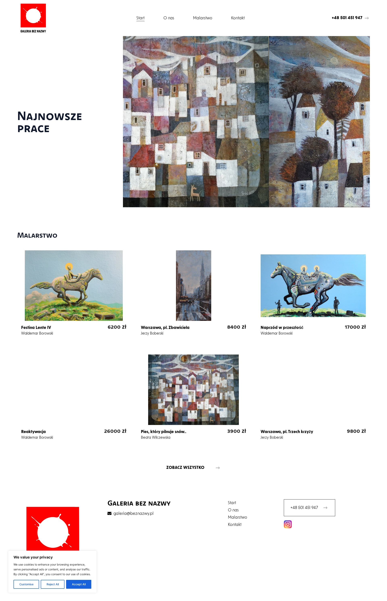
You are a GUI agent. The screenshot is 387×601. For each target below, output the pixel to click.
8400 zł (236, 326)
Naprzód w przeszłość (282, 328)
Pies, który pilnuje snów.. (163, 432)
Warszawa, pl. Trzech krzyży (287, 432)
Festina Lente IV (36, 328)
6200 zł (117, 326)
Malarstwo (202, 18)
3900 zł (236, 430)
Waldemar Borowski (37, 333)
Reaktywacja (33, 432)
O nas (168, 18)
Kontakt (238, 18)
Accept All (79, 584)
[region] (52, 572)
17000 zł (355, 326)
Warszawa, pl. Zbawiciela (165, 328)
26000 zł (115, 430)
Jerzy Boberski (152, 333)
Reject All (53, 584)
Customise (26, 584)
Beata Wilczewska (155, 437)
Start (140, 18)
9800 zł (356, 430)
